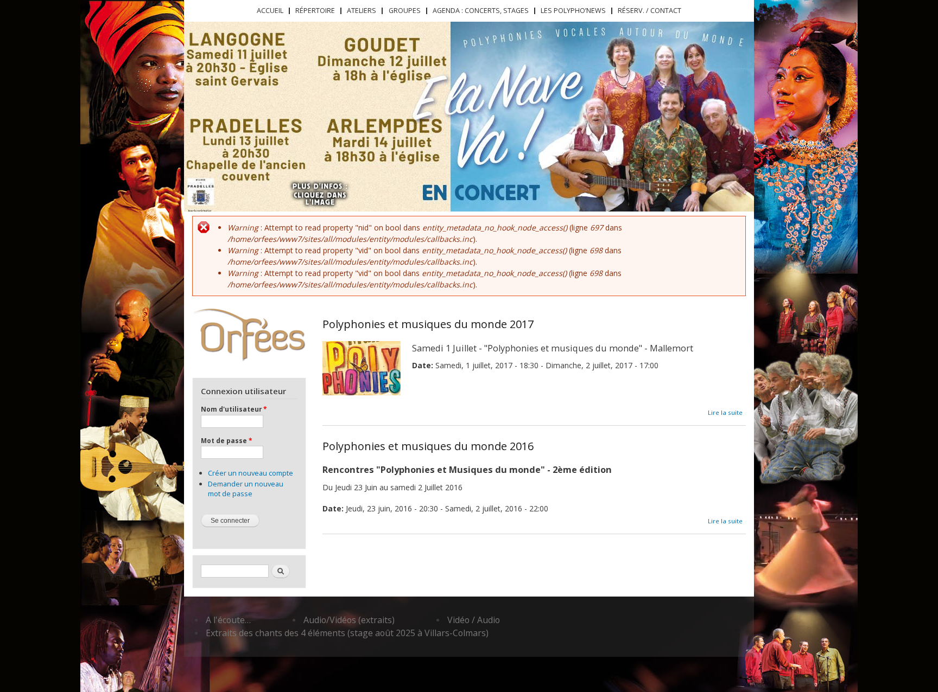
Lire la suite (725, 412)
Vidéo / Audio (473, 620)
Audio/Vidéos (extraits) (349, 620)
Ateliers (361, 10)
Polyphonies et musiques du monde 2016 (428, 446)
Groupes (405, 10)
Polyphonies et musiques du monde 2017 (428, 324)
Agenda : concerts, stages (481, 10)
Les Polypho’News (573, 10)
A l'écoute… (228, 620)
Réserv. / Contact (649, 10)
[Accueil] (249, 333)
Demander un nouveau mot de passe (245, 488)
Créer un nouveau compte (250, 473)
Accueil (270, 10)
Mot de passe (226, 440)
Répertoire (315, 10)
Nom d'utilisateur (234, 409)
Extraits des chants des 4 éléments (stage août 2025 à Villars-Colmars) (347, 633)
